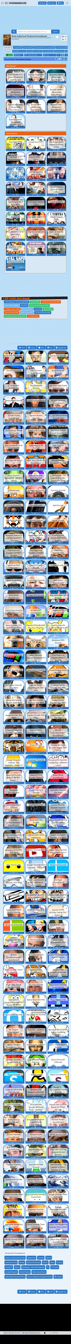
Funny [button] (33, 348)
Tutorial (10, 55)
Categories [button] (62, 348)
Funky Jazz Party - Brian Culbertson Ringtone (17, 59)
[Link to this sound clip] (62, 59)
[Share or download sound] (56, 59)
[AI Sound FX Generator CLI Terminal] (21, 1333)
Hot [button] (51, 348)
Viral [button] (23, 348)
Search (55, 31)
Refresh (19, 55)
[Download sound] (59, 59)
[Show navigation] (67, 3)
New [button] (42, 348)
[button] (57, 37)
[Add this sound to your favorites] (65, 59)
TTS (17, 1333)
